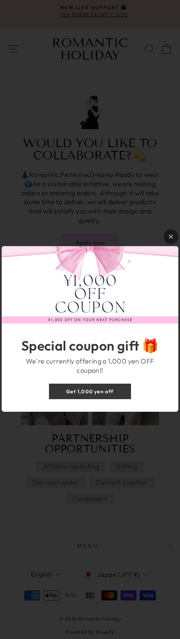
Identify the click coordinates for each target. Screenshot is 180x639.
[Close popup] (171, 236)
